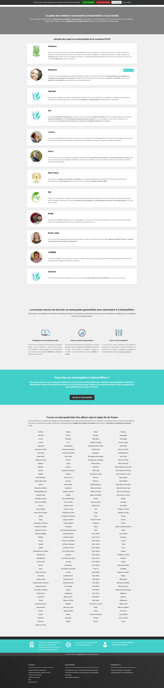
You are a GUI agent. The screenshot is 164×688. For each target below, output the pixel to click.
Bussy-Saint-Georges (40, 512)
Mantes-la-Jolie (68, 607)
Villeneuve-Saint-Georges (123, 590)
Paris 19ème (96, 565)
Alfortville (41, 435)
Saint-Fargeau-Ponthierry (123, 470)
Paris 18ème (96, 562)
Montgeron (95, 453)
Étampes (68, 439)
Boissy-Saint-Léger (41, 481)
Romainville (123, 446)
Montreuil (96, 467)
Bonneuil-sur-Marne (41, 488)
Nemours (96, 481)
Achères (40, 432)
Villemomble (123, 579)
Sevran (123, 519)
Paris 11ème (96, 537)
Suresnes (123, 537)
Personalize (116, 2)
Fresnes (68, 460)
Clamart (40, 565)
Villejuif (123, 576)
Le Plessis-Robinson (68, 544)
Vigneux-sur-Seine (123, 572)
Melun (96, 432)
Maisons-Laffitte (68, 600)
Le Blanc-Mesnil (68, 523)
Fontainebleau (68, 446)
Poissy (96, 611)
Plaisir (96, 607)
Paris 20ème (96, 572)
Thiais (123, 544)
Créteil (41, 600)
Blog (29, 679)
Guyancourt (68, 488)
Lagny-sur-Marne (68, 519)
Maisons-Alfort (68, 597)
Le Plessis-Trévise (68, 547)
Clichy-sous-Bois (41, 572)
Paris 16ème (96, 554)
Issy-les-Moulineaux (68, 498)
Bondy (41, 484)
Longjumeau (68, 593)
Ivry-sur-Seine (68, 502)
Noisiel (96, 498)
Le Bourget (68, 526)
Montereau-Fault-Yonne (95, 446)
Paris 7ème (95, 593)
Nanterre (96, 477)
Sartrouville (123, 505)
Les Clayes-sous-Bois (68, 558)
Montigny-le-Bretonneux (95, 456)
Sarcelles (123, 502)
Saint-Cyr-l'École (123, 460)
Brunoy (41, 505)
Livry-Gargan (68, 586)
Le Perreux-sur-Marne (68, 540)
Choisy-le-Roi (41, 562)
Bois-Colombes (40, 477)
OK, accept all (89, 2)
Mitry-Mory (95, 439)
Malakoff (68, 604)
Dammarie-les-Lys (40, 604)
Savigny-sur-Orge (123, 512)
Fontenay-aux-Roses (68, 449)
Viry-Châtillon (123, 614)
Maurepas (68, 618)
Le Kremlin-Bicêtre (68, 533)
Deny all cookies (104, 2)
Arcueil (41, 442)
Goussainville (68, 484)
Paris (95, 530)
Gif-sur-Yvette (68, 477)
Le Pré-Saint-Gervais (68, 551)
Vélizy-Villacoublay (123, 565)
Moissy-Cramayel (95, 442)
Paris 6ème (95, 590)
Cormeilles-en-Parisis (40, 590)
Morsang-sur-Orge (95, 474)
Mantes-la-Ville (68, 611)
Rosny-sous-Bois (123, 449)
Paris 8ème (95, 597)
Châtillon (40, 537)
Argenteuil (41, 446)
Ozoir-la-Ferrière (96, 519)
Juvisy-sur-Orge (68, 509)
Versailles (123, 569)
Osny (95, 516)
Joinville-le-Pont (68, 505)
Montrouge (95, 470)
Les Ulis (68, 572)
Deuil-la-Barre (41, 607)
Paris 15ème (96, 551)
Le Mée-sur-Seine (68, 537)
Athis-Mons (40, 453)
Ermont (68, 435)
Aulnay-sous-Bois (40, 460)
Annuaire (30, 670)
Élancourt (41, 621)
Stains (123, 530)
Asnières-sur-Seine (41, 449)
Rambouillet (123, 435)
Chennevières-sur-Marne (40, 551)
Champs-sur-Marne (41, 526)
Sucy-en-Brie (123, 533)
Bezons (40, 470)
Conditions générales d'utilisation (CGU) (39, 672)
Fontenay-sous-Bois (68, 453)
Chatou (41, 540)
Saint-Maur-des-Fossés (123, 484)
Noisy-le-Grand (95, 502)
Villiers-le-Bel (123, 604)
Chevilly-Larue (41, 554)
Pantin (96, 526)
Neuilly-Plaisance (96, 484)
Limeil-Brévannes (68, 583)
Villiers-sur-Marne (123, 607)
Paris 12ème (96, 540)
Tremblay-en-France (123, 554)
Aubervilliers (40, 456)
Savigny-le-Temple (123, 509)
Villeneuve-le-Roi (123, 586)
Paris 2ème (95, 576)
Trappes (123, 551)
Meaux (68, 621)
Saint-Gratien (123, 477)
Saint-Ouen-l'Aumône (123, 491)
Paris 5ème (95, 586)
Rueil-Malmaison (123, 453)
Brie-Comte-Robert (41, 502)
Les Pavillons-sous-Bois (68, 569)
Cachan (40, 516)
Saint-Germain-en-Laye (123, 474)
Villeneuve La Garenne (123, 583)
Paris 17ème (96, 558)
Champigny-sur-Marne (41, 523)
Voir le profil (129, 70)
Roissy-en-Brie (123, 442)
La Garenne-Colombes (68, 516)
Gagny (68, 463)
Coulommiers (41, 593)
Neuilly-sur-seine (96, 491)
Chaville (40, 544)
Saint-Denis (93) (123, 463)
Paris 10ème (96, 533)
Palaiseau (96, 523)
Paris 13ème (96, 544)
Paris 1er (96, 569)
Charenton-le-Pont (40, 530)
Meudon (95, 435)
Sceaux (123, 516)
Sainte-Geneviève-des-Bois (123, 467)
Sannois (123, 498)
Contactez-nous (32, 682)
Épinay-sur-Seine (41, 625)
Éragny (68, 432)
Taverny (123, 540)
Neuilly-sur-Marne (95, 488)
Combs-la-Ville (40, 579)
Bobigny (40, 474)
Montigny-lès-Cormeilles (95, 460)
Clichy (41, 569)
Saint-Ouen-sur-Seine (123, 495)
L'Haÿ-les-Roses (68, 579)
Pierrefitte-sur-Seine (95, 604)
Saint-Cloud (123, 456)
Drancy (41, 611)
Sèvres (123, 523)
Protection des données (34, 675)
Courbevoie (40, 597)
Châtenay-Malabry (40, 533)
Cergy (41, 519)
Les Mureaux (68, 565)
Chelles (41, 547)
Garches (68, 467)
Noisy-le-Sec (96, 505)
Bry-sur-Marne (40, 509)
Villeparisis (123, 593)
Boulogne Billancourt (40, 491)
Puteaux (123, 432)
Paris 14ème (96, 547)
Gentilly (68, 474)
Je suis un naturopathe (82, 397)
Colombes (41, 576)
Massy (68, 614)
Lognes (68, 590)
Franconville (68, 456)
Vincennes (123, 611)
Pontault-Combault (96, 614)
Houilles (68, 495)
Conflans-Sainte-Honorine (41, 583)
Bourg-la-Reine (40, 495)
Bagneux (40, 463)
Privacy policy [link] (126, 2)
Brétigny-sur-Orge (40, 498)
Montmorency (95, 463)
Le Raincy (68, 554)
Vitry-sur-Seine (123, 618)
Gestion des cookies (34, 677)
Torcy (123, 547)
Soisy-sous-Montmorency (123, 526)
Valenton (123, 558)
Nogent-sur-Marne (95, 495)
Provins (95, 621)
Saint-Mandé (123, 481)
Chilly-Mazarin (40, 558)
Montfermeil (96, 449)
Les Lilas (68, 562)
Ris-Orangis (123, 439)
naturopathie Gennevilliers (72, 677)
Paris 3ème (95, 579)
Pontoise (96, 618)
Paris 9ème (95, 600)
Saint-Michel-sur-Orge (123, 488)
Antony (41, 439)
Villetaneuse (123, 600)
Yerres (123, 621)
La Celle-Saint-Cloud (68, 512)
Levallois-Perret (68, 576)
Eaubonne (41, 618)
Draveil (41, 614)
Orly (96, 509)
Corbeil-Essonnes (40, 586)
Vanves (123, 562)
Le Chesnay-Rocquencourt (68, 530)
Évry (68, 442)
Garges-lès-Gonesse (68, 470)
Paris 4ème (95, 583)
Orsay (96, 512)
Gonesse (68, 481)
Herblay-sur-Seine (68, 491)
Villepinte (123, 597)
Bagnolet (40, 467)
